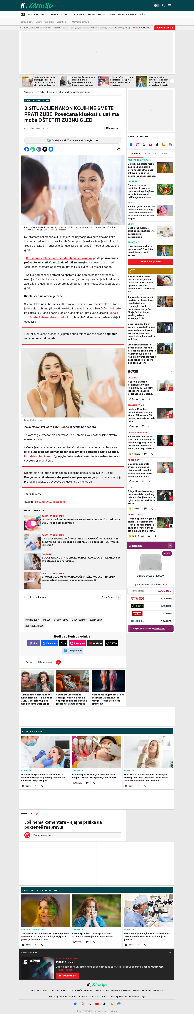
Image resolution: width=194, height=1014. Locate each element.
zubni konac (79, 620)
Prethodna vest (38, 597)
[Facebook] (131, 144)
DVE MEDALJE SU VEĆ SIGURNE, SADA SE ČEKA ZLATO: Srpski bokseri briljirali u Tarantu (132, 28)
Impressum (74, 996)
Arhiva (105, 996)
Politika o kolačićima (91, 996)
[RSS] (163, 144)
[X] (144, 144)
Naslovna (28, 92)
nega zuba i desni (34, 626)
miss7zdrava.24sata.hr (48, 501)
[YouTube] (150, 144)
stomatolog (61, 620)
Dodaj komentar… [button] (43, 835)
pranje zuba (32, 620)
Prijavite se (69, 975)
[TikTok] (157, 144)
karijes (46, 620)
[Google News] (170, 144)
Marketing (54, 996)
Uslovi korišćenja (137, 996)
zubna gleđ (95, 620)
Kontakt (64, 996)
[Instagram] (137, 144)
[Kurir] (37, 5)
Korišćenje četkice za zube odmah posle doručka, (59, 258)
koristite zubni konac (38, 456)
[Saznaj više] (170, 952)
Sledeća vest (108, 597)
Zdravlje (40, 92)
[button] (113, 128)
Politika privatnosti (118, 996)
